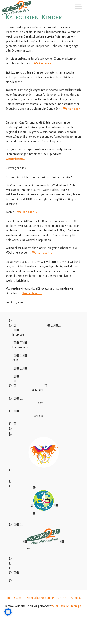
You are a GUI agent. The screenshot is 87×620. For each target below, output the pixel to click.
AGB (15, 360)
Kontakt (76, 597)
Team (40, 403)
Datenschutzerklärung (39, 597)
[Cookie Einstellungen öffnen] (8, 614)
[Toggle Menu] (78, 6)
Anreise (39, 415)
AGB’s (62, 597)
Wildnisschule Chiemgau (67, 606)
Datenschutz (20, 347)
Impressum (19, 334)
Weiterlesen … (44, 63)
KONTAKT (38, 390)
